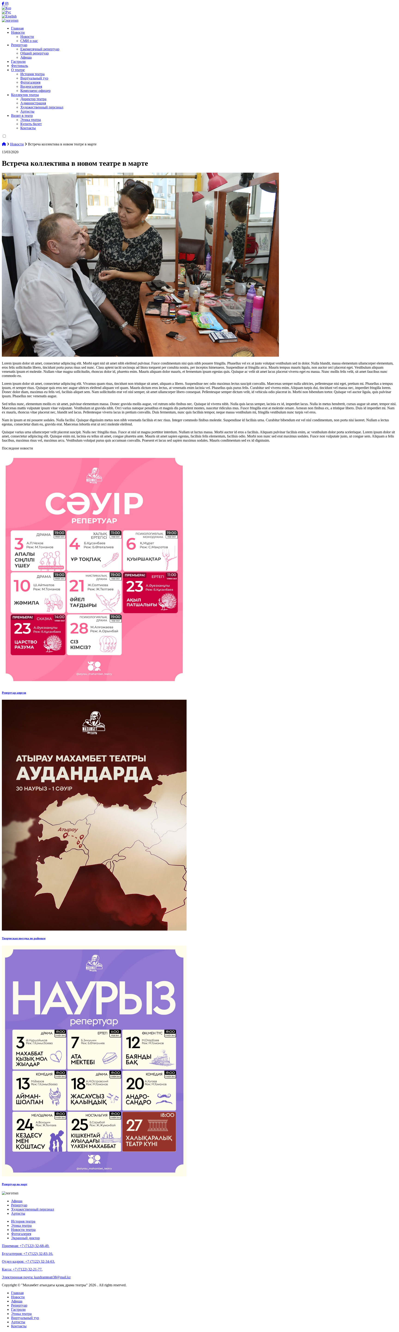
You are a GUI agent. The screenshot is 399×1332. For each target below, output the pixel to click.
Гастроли (18, 61)
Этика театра (30, 120)
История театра (32, 74)
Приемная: (25, 1246)
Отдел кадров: (28, 1261)
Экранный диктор (25, 1238)
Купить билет (31, 124)
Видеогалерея (31, 86)
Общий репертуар (34, 53)
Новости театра (23, 1230)
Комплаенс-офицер (35, 91)
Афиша (26, 57)
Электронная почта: (36, 1277)
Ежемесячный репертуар (39, 49)
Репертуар (19, 45)
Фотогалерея (30, 82)
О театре (18, 70)
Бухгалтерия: (27, 1254)
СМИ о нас (29, 41)
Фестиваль (19, 66)
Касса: (22, 1269)
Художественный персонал (41, 107)
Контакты (28, 128)
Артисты (27, 111)
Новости (18, 32)
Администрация (33, 103)
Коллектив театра (25, 95)
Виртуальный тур (34, 78)
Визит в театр (22, 116)
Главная (17, 28)
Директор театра (33, 99)
